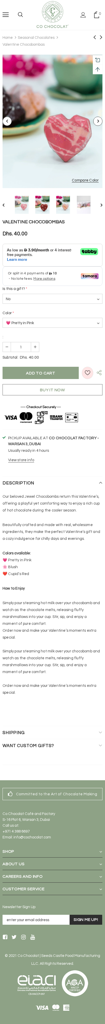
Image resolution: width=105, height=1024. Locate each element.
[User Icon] (83, 15)
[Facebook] (4, 937)
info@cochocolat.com (32, 837)
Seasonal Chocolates (36, 38)
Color (8, 313)
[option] (52, 121)
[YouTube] (32, 937)
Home (8, 38)
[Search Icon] (20, 14)
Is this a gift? (15, 289)
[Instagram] (22, 937)
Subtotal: (10, 357)
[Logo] (52, 14)
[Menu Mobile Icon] (6, 15)
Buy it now (52, 390)
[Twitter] (13, 937)
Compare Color (85, 180)
